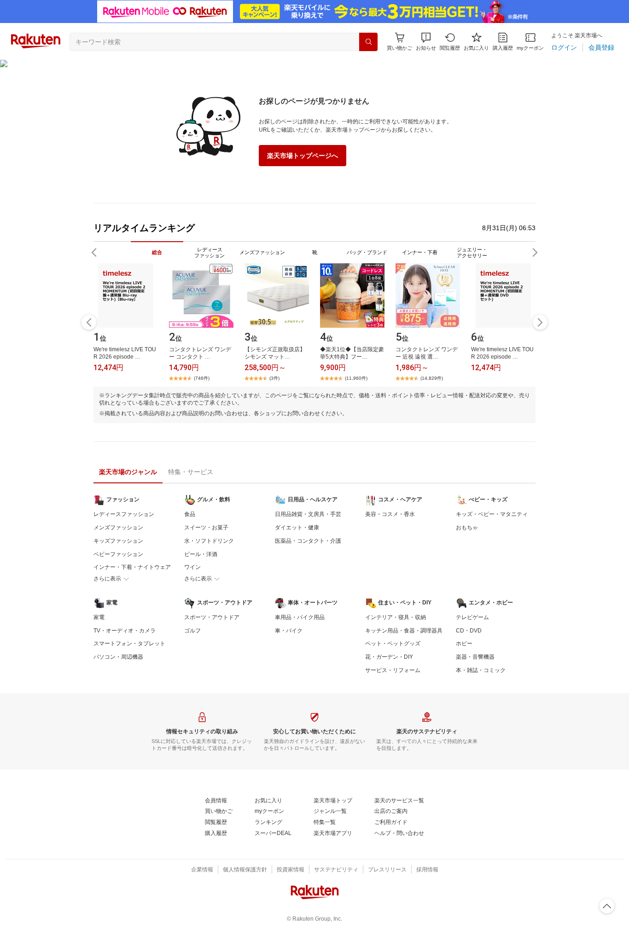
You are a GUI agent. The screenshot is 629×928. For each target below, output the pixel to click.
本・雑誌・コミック (481, 670)
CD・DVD (469, 630)
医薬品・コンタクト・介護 (308, 541)
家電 (99, 617)
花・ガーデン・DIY (389, 657)
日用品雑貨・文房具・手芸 (308, 514)
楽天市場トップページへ (302, 155)
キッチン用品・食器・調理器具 (404, 630)
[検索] (368, 42)
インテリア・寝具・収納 (395, 617)
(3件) (274, 378)
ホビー (464, 643)
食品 (189, 514)
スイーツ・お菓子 (206, 527)
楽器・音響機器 (475, 657)
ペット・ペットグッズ (392, 643)
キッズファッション (118, 541)
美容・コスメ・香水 (390, 514)
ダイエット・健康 (297, 527)
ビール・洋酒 (200, 554)
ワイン (192, 567)
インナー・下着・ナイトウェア (132, 567)
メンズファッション (118, 527)
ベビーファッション (118, 554)
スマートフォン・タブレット (129, 643)
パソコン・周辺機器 (118, 657)
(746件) (202, 378)
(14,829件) (431, 378)
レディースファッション (123, 514)
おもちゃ (467, 527)
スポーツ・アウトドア (211, 617)
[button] (426, 41)
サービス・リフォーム (392, 670)
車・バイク (289, 630)
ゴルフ (192, 630)
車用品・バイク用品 (300, 617)
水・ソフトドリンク (209, 541)
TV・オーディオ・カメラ (124, 630)
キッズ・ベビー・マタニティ (492, 514)
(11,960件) (356, 378)
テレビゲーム (472, 617)
